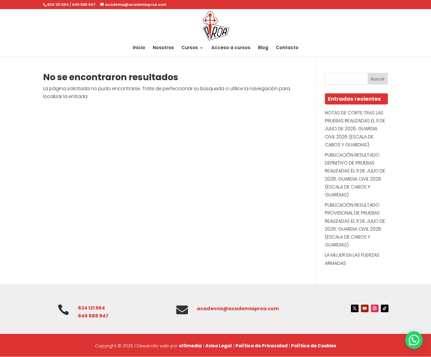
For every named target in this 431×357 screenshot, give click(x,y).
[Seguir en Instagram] (375, 308)
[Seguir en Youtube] (365, 308)
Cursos (189, 48)
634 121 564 (58, 4)
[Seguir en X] (355, 308)
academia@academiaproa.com (238, 308)
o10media (190, 346)
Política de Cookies (313, 346)
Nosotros (163, 48)
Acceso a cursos (230, 48)
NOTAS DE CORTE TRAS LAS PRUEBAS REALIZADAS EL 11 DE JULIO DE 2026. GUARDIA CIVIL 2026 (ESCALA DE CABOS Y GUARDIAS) (355, 128)
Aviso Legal (218, 346)
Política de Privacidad (261, 346)
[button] (414, 340)
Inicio (139, 48)
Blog (263, 48)
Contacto (287, 48)
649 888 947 (84, 4)
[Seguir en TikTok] (384, 308)
